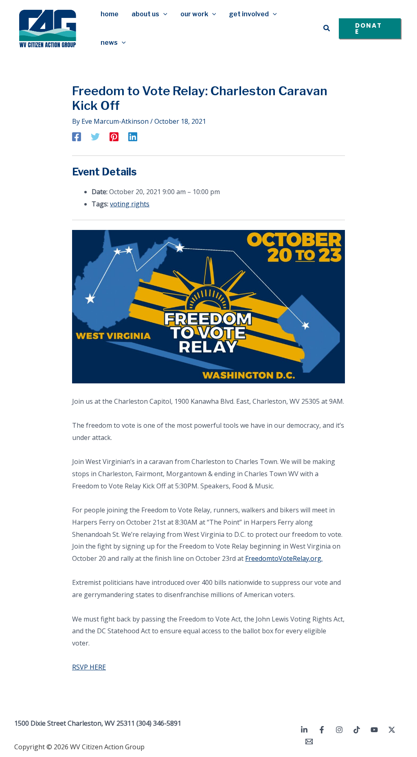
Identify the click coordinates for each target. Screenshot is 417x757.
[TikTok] (356, 729)
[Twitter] (95, 136)
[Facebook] (76, 136)
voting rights (129, 203)
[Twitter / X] (391, 729)
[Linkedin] (132, 136)
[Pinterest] (114, 136)
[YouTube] (374, 729)
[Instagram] (339, 729)
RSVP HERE (89, 667)
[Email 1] (309, 741)
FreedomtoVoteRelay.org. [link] (284, 558)
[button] (163, 14)
